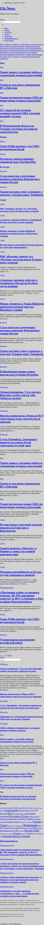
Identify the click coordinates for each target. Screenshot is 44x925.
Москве (18, 828)
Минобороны (4, 828)
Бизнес (7, 30)
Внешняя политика (34, 816)
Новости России (27, 828)
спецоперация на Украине (16, 836)
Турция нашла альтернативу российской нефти (17, 641)
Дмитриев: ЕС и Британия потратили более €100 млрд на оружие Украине (21, 717)
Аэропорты (36, 808)
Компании (30, 825)
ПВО (34, 828)
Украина (17, 833)
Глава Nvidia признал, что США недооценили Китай (19, 148)
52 (6, 655)
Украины (23, 833)
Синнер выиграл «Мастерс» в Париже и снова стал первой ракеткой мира (18, 551)
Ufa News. (8, 8)
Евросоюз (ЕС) (12, 825)
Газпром (22, 822)
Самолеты (2, 833)
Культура (8, 32)
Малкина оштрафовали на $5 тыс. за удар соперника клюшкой (21, 573)
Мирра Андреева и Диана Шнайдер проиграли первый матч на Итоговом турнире (21, 51)
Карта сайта (9, 41)
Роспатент (21, 831)
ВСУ (10, 813)
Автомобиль (8, 808)
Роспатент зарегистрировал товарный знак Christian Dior (18, 160)
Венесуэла (22, 814)
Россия (28, 830)
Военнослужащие (13, 822)
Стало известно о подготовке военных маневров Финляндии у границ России (18, 54)
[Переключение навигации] (1, 18)
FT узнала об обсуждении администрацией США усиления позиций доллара (20, 113)
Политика (8, 36)
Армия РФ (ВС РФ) (23, 808)
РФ (16, 831)
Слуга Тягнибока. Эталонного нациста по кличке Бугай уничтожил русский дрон (18, 442)
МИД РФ (40, 825)
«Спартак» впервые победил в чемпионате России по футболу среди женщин (20, 47)
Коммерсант (19, 825)
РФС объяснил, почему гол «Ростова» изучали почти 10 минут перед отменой (19, 209)
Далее (9, 655)
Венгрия (16, 814)
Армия (15, 808)
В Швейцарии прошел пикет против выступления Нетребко (19, 373)
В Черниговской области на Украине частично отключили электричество (18, 128)
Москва (12, 828)
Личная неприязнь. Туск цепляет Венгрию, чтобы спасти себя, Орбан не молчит (20, 395)
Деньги (30, 822)
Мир (6, 28)
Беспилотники (11, 810)
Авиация (2, 808)
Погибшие (39, 828)
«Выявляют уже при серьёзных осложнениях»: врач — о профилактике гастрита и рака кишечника (19, 893)
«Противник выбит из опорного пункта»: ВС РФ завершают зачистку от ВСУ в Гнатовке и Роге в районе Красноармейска (21, 597)
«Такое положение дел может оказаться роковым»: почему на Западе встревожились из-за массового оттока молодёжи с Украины (22, 866)
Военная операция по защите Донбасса (17, 819)
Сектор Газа (9, 833)
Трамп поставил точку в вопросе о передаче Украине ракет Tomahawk (21, 57)
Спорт (7, 34)
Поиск (2, 20)
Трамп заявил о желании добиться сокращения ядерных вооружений (21, 74)
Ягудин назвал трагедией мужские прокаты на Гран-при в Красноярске (21, 246)
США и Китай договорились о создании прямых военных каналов (19, 729)
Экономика (30, 833)
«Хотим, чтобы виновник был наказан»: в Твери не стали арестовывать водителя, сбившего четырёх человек (21, 879)
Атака (30, 808)
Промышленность (11, 38)
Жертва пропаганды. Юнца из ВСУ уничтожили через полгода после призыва (22, 418)
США (36, 830)
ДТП (26, 822)
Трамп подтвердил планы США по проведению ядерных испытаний (21, 99)
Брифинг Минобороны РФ (27, 810)
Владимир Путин (19, 816)
